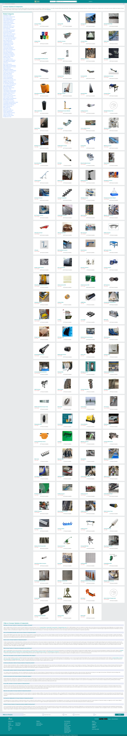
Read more (49, 9)
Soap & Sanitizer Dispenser (7, 73)
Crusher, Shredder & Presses (8, 58)
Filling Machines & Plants (7, 89)
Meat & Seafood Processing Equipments (9, 98)
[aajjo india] (37, 1)
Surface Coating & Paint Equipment (9, 85)
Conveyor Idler (54, 627)
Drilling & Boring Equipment (7, 86)
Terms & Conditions (39, 724)
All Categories (17, 725)
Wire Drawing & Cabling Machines (8, 87)
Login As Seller (66, 732)
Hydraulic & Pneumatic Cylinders (8, 115)
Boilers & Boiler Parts (6, 107)
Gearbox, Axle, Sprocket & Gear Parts (9, 95)
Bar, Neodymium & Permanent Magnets (9, 70)
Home (3, 3)
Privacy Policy (38, 725)
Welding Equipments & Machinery (8, 104)
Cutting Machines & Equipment (8, 69)
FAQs (124, 3)
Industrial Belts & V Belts (7, 15)
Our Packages (66, 726)
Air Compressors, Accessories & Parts (9, 79)
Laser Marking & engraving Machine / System (10, 102)
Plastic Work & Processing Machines (9, 49)
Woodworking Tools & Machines (8, 43)
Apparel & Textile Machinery (7, 106)
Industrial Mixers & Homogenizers (8, 53)
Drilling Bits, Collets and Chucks (8, 81)
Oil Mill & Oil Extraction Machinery (8, 36)
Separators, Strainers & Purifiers (8, 56)
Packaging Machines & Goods (8, 44)
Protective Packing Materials (7, 77)
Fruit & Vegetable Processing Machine (9, 60)
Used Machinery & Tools (7, 108)
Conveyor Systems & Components (9, 23)
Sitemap (9, 724)
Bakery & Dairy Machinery (7, 64)
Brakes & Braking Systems (7, 40)
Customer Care (10, 725)
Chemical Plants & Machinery (8, 48)
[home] (10, 718)
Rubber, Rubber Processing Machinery (9, 65)
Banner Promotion (67, 727)
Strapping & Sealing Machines (8, 41)
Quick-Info (10, 727)
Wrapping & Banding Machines (8, 22)
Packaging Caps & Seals (7, 116)
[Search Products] (56, 1)
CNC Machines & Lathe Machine (8, 82)
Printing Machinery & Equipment (8, 20)
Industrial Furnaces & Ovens (7, 94)
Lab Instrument (5, 62)
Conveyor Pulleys (43, 627)
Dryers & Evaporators (6, 28)
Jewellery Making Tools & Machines (9, 112)
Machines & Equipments (7, 45)
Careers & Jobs (18, 724)
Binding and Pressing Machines (8, 110)
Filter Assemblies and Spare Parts (8, 35)
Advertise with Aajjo (67, 725)
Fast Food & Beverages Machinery (8, 31)
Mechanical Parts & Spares (7, 32)
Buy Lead (65, 724)
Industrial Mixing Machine (7, 24)
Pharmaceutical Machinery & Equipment (9, 37)
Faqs (9, 730)
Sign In (91, 1)
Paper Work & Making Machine (8, 52)
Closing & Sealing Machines (7, 111)
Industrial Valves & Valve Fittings (8, 27)
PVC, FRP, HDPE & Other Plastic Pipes (9, 83)
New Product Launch (67, 730)
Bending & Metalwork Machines (8, 99)
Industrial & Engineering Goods (8, 78)
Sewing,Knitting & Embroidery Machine (9, 103)
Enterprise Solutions (67, 731)
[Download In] (101, 719)
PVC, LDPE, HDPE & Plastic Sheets (9, 39)
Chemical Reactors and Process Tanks (9, 90)
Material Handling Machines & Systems (9, 66)
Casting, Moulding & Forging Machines (9, 91)
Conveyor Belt (48, 627)
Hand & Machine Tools (6, 57)
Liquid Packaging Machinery (7, 18)
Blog (9, 726)
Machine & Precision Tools (7, 74)
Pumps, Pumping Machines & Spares (9, 19)
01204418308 (94, 722)
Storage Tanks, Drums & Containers (9, 61)
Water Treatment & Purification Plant (9, 16)
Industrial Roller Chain (63, 627)
